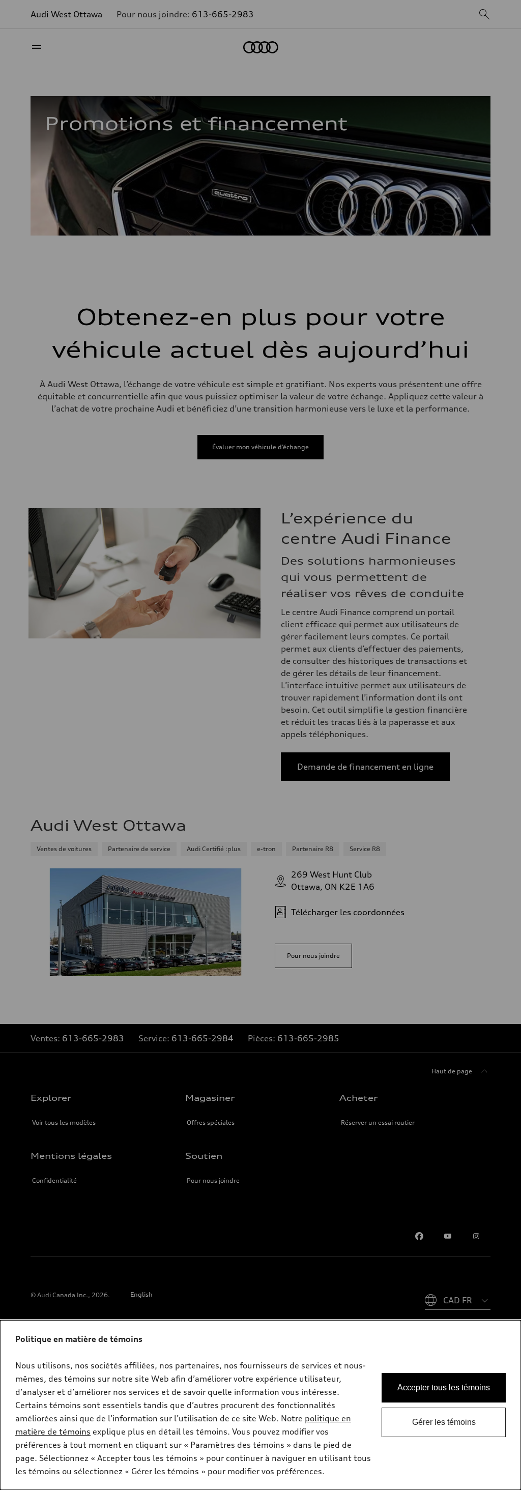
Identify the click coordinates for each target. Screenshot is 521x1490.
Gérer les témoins (444, 1422)
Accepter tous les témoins (443, 1387)
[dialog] (260, 1405)
